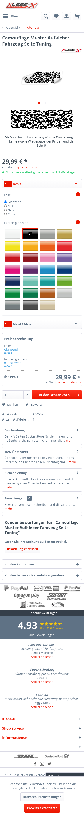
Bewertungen (14, 498)
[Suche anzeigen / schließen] (45, 16)
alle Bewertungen (42, 635)
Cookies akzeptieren (42, 808)
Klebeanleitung (16, 473)
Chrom (12, 214)
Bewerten (37, 404)
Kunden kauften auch (20, 564)
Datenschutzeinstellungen (42, 797)
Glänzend (15, 202)
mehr (69, 440)
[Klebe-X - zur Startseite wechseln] (22, 6)
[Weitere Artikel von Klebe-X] (71, 50)
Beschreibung (15, 430)
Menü (15, 16)
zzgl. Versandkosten (27, 167)
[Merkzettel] (56, 16)
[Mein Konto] (66, 16)
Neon (12, 210)
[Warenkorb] (77, 16)
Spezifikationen (16, 451)
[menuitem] (11, 16)
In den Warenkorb (54, 395)
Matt (11, 206)
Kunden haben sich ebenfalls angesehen (34, 575)
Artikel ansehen (42, 657)
